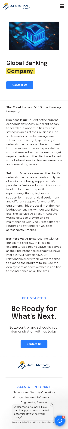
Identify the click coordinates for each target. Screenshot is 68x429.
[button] (60, 421)
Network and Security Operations (34, 392)
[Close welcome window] (52, 404)
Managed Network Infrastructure (34, 397)
